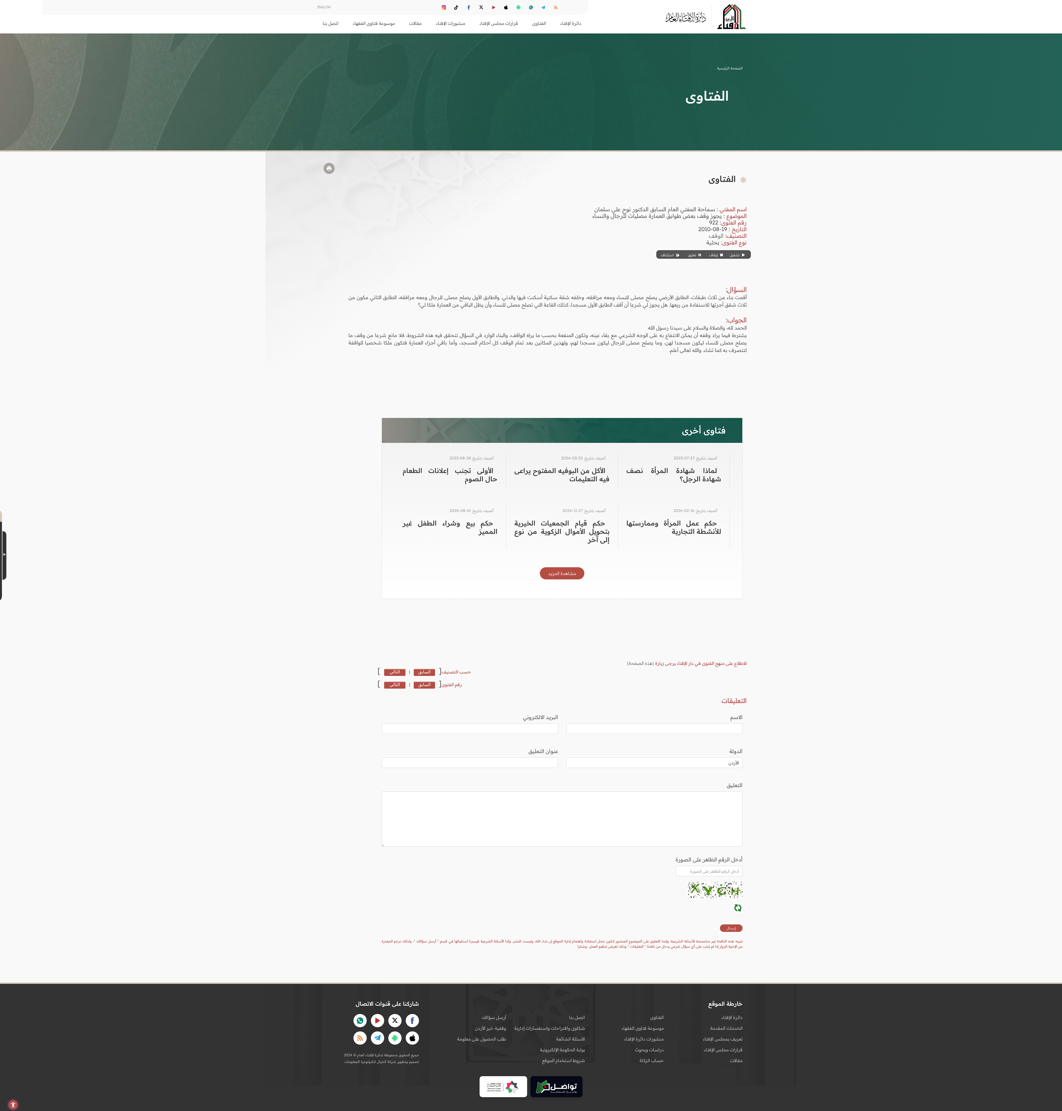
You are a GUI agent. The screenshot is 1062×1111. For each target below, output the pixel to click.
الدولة (736, 751)
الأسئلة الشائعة (570, 1039)
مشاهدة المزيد (562, 573)
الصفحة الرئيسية (730, 68)
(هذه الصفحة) (641, 663)
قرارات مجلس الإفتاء (723, 1049)
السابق (424, 672)
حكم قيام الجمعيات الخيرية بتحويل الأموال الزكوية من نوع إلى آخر (561, 531)
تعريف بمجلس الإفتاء (723, 1039)
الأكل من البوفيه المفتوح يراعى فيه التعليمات (561, 474)
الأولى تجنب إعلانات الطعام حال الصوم (450, 474)
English (324, 7)
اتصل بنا (331, 23)
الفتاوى (657, 1017)
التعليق (735, 785)
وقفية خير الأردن (490, 1028)
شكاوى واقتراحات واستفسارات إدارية (549, 1028)
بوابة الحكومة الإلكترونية (562, 1049)
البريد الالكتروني (540, 717)
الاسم (736, 717)
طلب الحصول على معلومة (481, 1039)
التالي (395, 672)
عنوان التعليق (543, 751)
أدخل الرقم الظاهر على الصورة (709, 859)
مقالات (736, 1060)
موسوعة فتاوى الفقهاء (643, 1028)
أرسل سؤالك (494, 1017)
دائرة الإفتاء (732, 1017)
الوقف (716, 235)
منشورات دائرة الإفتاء (644, 1039)
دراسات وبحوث (649, 1049)
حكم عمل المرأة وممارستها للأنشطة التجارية (673, 527)
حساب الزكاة (652, 1060)
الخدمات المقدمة (726, 1028)
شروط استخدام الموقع (563, 1060)
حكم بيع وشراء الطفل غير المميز (450, 527)
